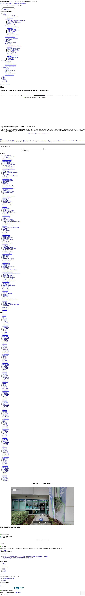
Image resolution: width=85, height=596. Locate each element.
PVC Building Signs (6, 260)
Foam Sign (4, 207)
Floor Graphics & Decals (12, 21)
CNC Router (5, 186)
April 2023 (4, 359)
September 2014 (5, 470)
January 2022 (5, 376)
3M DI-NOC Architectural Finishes (14, 46)
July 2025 (4, 329)
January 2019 (5, 414)
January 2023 (5, 363)
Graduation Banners (6, 216)
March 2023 (4, 360)
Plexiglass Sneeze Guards (7, 249)
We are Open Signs (6, 306)
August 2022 (5, 368)
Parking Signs (10, 53)
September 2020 (5, 394)
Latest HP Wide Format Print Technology (10, 227)
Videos (3, 77)
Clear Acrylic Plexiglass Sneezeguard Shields (16, 20)
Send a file (4, 570)
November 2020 (5, 392)
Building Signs (10, 28)
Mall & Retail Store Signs (12, 52)
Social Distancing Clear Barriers (8, 277)
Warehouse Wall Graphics (12, 38)
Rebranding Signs (6, 263)
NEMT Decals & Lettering (7, 239)
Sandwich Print (5, 268)
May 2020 (4, 398)
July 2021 (4, 383)
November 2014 (5, 468)
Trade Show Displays (11, 24)
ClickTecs (7, 594)
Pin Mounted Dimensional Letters (9, 248)
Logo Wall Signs (5, 232)
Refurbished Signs (6, 264)
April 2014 (4, 476)
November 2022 (5, 365)
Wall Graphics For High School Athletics (10, 298)
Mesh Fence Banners (11, 42)
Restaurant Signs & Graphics (13, 54)
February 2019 (5, 413)
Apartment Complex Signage (13, 26)
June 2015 (4, 460)
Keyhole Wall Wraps (6, 223)
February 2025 (5, 335)
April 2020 (4, 400)
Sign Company (5, 274)
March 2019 (4, 412)
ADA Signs (9, 47)
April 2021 (4, 386)
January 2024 (5, 349)
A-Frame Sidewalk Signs (7, 158)
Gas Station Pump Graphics (7, 214)
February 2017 (5, 439)
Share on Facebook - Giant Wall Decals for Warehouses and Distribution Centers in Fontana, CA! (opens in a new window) (24, 140)
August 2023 (5, 355)
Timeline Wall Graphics (7, 284)
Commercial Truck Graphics (13, 16)
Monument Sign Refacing (7, 237)
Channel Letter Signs (11, 29)
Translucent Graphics (6, 288)
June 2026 (4, 317)
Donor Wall (4, 199)
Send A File (4, 80)
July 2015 (4, 459)
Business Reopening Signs (7, 180)
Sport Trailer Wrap (6, 282)
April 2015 (4, 462)
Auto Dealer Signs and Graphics (13, 48)
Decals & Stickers (10, 51)
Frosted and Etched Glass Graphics (9, 212)
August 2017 (5, 432)
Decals (3, 193)
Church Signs (5, 184)
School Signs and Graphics (12, 57)
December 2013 (5, 480)
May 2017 (4, 435)
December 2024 (5, 337)
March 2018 (4, 424)
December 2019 (5, 404)
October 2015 (5, 456)
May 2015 (4, 461)
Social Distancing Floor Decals (8, 278)
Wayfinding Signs (6, 305)
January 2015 (5, 466)
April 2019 (4, 411)
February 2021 (5, 388)
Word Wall (4, 310)
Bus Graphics (5, 177)
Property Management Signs (13, 34)
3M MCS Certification (9, 75)
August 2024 (5, 341)
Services (4, 60)
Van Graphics (10, 18)
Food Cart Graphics (6, 208)
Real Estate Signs (10, 35)
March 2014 (4, 477)
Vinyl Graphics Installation (10, 66)
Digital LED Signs (8, 43)
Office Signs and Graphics (7, 242)
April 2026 (4, 319)
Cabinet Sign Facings (6, 181)
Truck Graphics (5, 289)
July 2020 (4, 396)
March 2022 (4, 374)
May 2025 (4, 331)
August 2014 (5, 471)
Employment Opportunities (10, 72)
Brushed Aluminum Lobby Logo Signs (10, 175)
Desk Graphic (5, 194)
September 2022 (5, 367)
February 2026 (5, 321)
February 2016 (5, 451)
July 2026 (4, 316)
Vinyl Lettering (5, 296)
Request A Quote (5, 9)
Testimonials (7, 71)
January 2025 (5, 336)
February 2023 (5, 361)
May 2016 (4, 448)
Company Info (5, 67)
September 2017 (5, 431)
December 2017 (5, 428)
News (3, 240)
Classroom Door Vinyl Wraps (8, 185)
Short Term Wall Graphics (7, 272)
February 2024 (5, 348)
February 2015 (5, 464)
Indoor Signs (7, 19)
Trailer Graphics (5, 286)
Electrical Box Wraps (6, 200)
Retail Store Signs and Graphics (8, 266)
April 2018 (4, 423)
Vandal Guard (5, 292)
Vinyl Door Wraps (6, 295)
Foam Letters (10, 32)
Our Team (7, 69)
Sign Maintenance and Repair (11, 63)
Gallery (3, 568)
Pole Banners (5, 250)
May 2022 (4, 372)
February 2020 (5, 402)
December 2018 (5, 415)
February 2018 (5, 425)
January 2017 (5, 440)
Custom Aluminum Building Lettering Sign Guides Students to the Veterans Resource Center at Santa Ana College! (25, 556)
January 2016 (5, 452)
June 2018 (4, 422)
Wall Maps (4, 302)
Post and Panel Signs (6, 253)
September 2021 (5, 380)
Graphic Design (8, 61)
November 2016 (5, 442)
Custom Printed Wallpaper (7, 192)
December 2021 (5, 377)
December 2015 (5, 453)
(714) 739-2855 (7, 83)
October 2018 (5, 417)
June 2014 (4, 473)
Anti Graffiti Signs (6, 165)
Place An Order (5, 81)
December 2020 (5, 391)
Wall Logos (4, 301)
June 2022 (4, 370)
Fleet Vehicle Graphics (6, 204)
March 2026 (4, 320)
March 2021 (4, 387)
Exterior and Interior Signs (7, 202)
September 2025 (5, 327)
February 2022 (5, 375)
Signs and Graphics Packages (8, 275)
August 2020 (5, 395)
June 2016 (4, 447)
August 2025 (5, 328)
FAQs (3, 78)
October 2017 (5, 430)
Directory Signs (5, 198)
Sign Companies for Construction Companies (11, 273)
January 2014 (5, 479)
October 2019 (5, 406)
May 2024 (4, 345)
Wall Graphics (5, 297)
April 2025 (4, 332)
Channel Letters (5, 183)
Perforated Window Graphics (8, 247)
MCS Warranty (5, 233)
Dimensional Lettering (11, 31)
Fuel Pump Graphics (6, 213)
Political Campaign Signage (7, 251)
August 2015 (5, 458)
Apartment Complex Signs (7, 167)
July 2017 (4, 433)
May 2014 (4, 475)
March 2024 (4, 347)
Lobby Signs (7, 40)
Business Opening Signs (7, 179)
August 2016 (5, 444)
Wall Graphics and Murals (10, 37)
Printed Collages (5, 255)
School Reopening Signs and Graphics (10, 269)
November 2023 (5, 351)
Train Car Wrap (5, 287)
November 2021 (5, 378)
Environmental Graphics (7, 201)
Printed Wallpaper (6, 256)
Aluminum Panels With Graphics (8, 164)
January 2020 (5, 403)
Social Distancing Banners (7, 276)
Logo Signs (4, 231)
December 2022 (5, 364)
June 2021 (4, 384)
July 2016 (4, 445)
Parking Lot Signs (6, 245)
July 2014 (4, 472)
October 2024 (5, 339)
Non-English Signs (6, 241)
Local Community (6, 230)
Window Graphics (8, 39)
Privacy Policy (18, 592)
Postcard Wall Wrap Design (7, 254)
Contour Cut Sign (5, 190)
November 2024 (5, 338)
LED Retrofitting (5, 228)
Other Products (8, 44)
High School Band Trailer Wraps (8, 220)
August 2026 (5, 314)
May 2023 (4, 358)
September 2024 (5, 340)
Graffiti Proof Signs (6, 217)
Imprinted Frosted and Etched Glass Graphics (11, 221)
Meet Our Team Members (10, 70)
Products (4, 14)
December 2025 (5, 323)
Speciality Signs (10, 58)
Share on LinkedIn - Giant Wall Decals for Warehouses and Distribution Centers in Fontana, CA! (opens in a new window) (36, 141)
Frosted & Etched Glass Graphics (14, 22)
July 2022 (4, 369)
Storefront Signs (5, 283)
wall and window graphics (39, 95)
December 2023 (5, 350)
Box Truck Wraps (5, 174)
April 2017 (4, 436)
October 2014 (5, 469)
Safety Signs (9, 56)
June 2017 (4, 434)
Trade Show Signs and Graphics (8, 285)
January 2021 (5, 389)
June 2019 (4, 410)
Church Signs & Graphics (12, 49)
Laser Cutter (4, 226)
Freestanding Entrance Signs (8, 211)
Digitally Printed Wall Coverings (8, 195)
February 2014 (5, 478)
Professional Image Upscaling (8, 258)
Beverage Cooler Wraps (7, 171)
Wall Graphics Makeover (7, 300)
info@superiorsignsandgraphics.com (7, 578)
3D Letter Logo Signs (6, 155)
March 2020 (4, 401)
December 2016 (5, 441)
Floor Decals (5, 205)
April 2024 (4, 346)
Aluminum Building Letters (7, 162)
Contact (4, 79)
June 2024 (4, 344)
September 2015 (5, 457)
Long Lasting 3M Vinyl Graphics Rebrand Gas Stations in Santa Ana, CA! (17, 558)
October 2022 (5, 366)
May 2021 (4, 385)
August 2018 (5, 420)
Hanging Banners (5, 218)
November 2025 (5, 325)
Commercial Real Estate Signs (13, 30)
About (3, 569)
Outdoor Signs (8, 25)
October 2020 (5, 393)
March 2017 (4, 438)
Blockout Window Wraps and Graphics (10, 172)
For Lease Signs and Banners (8, 210)
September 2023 (5, 354)
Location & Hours (8, 74)
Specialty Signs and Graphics (8, 280)
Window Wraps (5, 308)
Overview (7, 68)
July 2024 (4, 342)
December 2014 (5, 467)
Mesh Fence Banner (6, 235)
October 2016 (5, 443)
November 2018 (5, 416)
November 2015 (5, 454)
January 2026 (5, 322)
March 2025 (4, 333)
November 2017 (5, 429)
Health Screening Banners (7, 219)
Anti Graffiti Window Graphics (8, 166)
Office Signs (9, 23)
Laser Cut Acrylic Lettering (7, 225)
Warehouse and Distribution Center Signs (10, 304)
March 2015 (4, 463)
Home (3, 13)
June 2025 (4, 330)
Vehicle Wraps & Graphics (10, 15)
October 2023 (5, 353)
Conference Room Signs (7, 189)
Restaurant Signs (5, 265)
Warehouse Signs (10, 59)
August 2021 (5, 382)
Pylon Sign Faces (5, 261)
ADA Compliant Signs (6, 161)
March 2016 (4, 450)
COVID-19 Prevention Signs (13, 50)
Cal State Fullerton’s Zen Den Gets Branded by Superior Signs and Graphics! (17, 557)
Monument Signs (10, 33)
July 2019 (4, 408)
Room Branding (5, 267)
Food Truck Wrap (5, 209)
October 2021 (5, 379)
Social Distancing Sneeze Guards (9, 279)
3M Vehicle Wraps (6, 157)
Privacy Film (5, 257)
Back (1, 139)
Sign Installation (8, 62)
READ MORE (3, 550)
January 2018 (5, 426)
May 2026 (4, 318)
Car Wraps (4, 182)
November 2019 (5, 405)
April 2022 (4, 373)
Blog (3, 76)
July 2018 (4, 421)
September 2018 (5, 419)
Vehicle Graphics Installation (10, 65)
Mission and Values (6, 236)
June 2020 (4, 397)
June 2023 (4, 357)
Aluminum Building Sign (7, 163)
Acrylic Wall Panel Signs (7, 160)
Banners (6, 41)
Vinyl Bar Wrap (5, 294)
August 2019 (5, 407)
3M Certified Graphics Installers (8, 156)
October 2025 (5, 326)
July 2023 (4, 356)
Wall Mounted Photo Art (7, 303)
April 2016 (4, 449)
